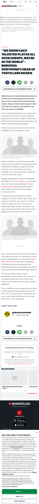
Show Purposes (19, 501)
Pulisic (21, 181)
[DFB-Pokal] (26, 1)
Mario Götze (11, 262)
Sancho (15, 181)
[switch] (12, 357)
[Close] (37, 432)
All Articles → (32, 393)
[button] (36, 6)
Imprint (11, 474)
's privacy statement (14, 363)
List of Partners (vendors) (9, 486)
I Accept (18, 491)
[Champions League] (31, 1)
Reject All (19, 496)
